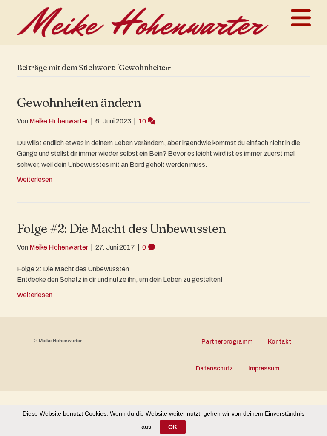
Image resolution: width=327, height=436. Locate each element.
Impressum (263, 368)
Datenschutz (214, 368)
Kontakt (279, 341)
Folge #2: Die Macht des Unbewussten (121, 228)
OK (172, 427)
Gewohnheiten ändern (79, 102)
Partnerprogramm (226, 341)
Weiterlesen (34, 179)
